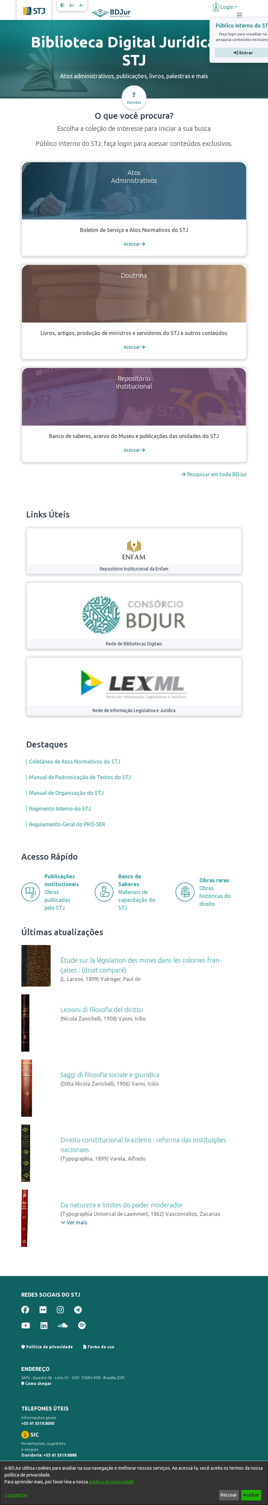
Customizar (16, 1494)
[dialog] (134, 1483)
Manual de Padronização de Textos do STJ (80, 777)
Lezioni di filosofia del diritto (101, 1009)
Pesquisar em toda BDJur (216, 474)
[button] (74, 1222)
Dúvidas (134, 97)
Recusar (229, 1494)
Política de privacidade (49, 1347)
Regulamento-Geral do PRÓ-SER (67, 824)
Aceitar (251, 1494)
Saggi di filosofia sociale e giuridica (109, 1074)
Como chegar (37, 1383)
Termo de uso (100, 1347)
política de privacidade (111, 1481)
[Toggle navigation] (239, 15)
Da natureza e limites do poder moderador (121, 1205)
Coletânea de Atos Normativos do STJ (74, 761)
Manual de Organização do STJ (66, 793)
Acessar (132, 244)
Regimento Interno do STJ (60, 809)
